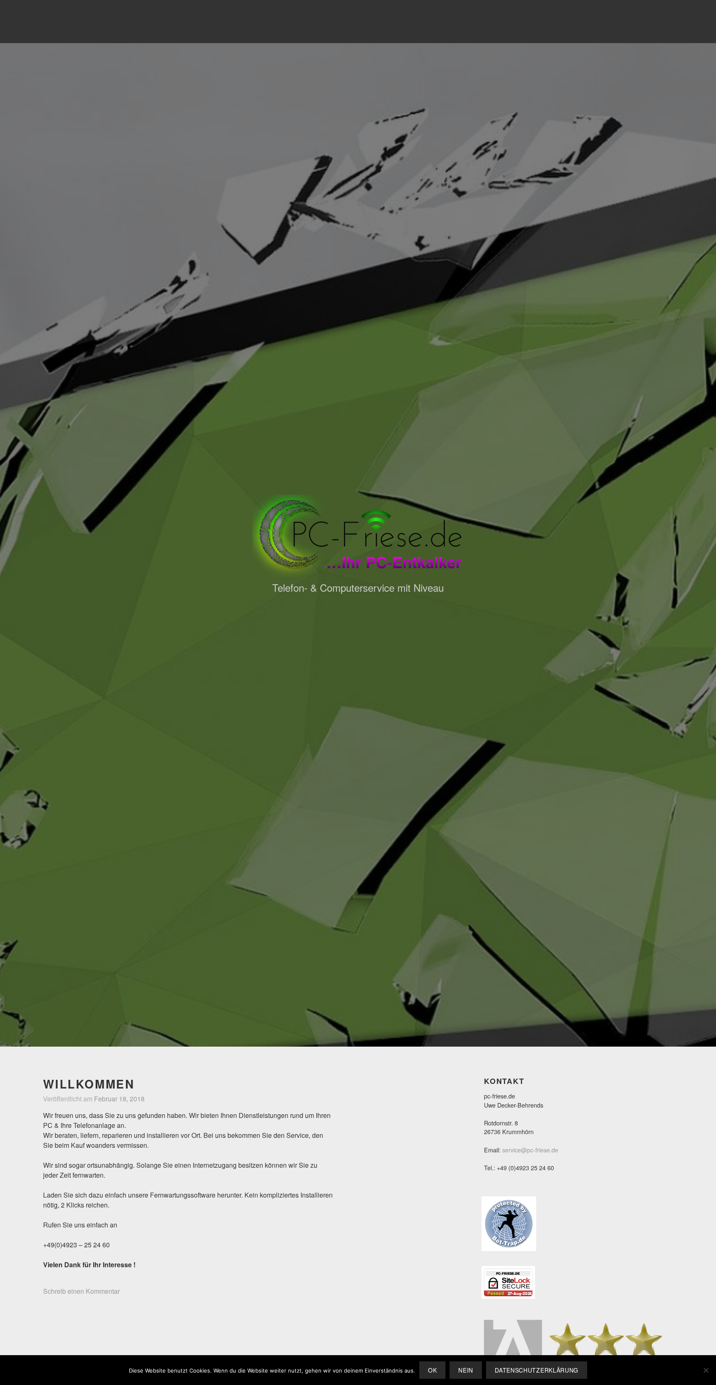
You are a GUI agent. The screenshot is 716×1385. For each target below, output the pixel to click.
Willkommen (89, 1083)
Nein (465, 1370)
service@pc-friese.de (530, 1149)
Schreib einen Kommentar (81, 1291)
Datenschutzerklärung (536, 1370)
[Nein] (705, 1370)
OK (432, 1370)
